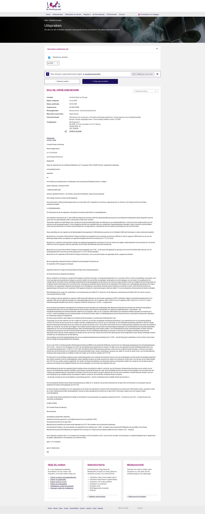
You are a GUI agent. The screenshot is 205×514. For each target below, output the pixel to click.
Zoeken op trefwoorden (58, 479)
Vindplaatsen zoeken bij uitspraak (61, 486)
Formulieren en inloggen (150, 14)
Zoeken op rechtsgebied (58, 484)
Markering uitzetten (60, 57)
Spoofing (82, 508)
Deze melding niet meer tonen (142, 74)
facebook (148, 508)
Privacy (61, 508)
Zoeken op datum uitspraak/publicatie (63, 477)
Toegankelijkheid (74, 508)
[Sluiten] (157, 74)
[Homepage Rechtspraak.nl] (53, 5)
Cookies (66, 508)
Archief (94, 508)
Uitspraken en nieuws (73, 14)
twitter (144, 508)
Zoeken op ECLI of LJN (58, 482)
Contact (122, 14)
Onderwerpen (58, 14)
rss (130, 508)
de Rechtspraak (99, 14)
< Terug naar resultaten (100, 81)
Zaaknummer (51, 107)
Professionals (112, 14)
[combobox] (145, 91)
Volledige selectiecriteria (97, 496)
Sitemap (55, 508)
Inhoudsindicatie (53, 117)
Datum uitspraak (53, 101)
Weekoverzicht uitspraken (137, 496)
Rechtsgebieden (52, 110)
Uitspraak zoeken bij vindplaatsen (61, 488)
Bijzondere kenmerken (55, 114)
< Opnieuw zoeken (62, 81)
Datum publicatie (53, 104)
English (50, 508)
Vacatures (88, 508)
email (133, 508)
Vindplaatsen (51, 122)
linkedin (154, 508)
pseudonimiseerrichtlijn (92, 74)
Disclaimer (100, 508)
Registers (87, 14)
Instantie (50, 97)
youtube (157, 508)
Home (48, 14)
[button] (102, 49)
